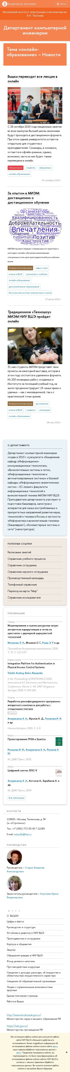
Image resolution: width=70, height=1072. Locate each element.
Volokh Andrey (16, 673)
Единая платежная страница (22, 995)
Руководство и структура (21, 927)
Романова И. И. (53, 718)
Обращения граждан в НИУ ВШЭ (25, 955)
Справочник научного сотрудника (28, 572)
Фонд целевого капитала (21, 961)
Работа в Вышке (15, 1001)
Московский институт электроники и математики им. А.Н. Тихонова (35, 13)
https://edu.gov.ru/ (17, 1026)
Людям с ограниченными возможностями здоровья (30, 988)
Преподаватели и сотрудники (23, 938)
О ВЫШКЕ (13, 915)
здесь (54, 1046)
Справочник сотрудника (22, 565)
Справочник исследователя (24, 597)
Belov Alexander (34, 673)
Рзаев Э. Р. (48, 642)
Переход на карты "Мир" (23, 591)
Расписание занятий (19, 552)
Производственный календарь (26, 578)
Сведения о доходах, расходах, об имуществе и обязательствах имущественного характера (33, 974)
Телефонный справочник (22, 584)
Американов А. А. (18, 718)
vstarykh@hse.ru (22, 834)
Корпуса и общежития (19, 944)
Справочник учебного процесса (27, 559)
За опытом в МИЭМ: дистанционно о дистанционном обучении (28, 198)
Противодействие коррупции (23, 966)
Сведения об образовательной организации (31, 981)
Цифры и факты (15, 921)
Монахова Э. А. (16, 642)
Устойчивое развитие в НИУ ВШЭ (25, 932)
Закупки (11, 949)
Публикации (16, 613)
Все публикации (16, 797)
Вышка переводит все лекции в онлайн (32, 78)
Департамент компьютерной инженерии (35, 30)
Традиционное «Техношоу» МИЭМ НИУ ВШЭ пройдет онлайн (29, 316)
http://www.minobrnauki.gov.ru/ (24, 1015)
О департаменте (19, 445)
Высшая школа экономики (22, 3)
